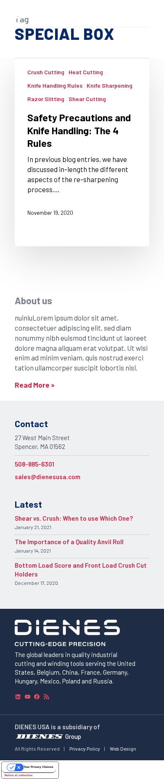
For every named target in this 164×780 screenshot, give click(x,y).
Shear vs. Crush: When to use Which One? (74, 518)
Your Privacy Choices (38, 767)
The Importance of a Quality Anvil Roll (69, 541)
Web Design (123, 748)
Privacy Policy (84, 748)
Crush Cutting (45, 72)
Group (73, 736)
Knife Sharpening (109, 85)
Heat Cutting (86, 72)
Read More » (35, 385)
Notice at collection (18, 775)
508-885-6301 (34, 464)
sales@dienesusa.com (47, 476)
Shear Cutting (87, 98)
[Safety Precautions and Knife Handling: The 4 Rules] (82, 152)
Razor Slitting (45, 98)
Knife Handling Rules (54, 85)
